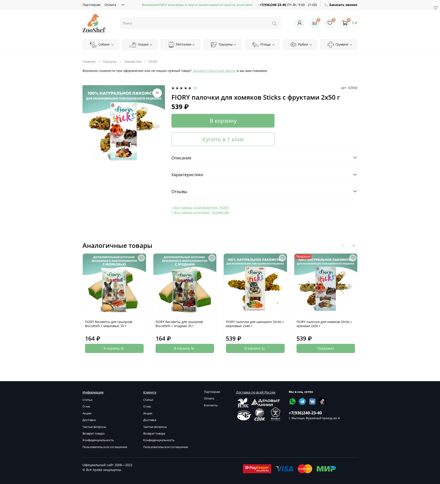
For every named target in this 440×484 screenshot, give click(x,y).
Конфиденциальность (98, 440)
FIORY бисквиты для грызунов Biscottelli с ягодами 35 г (179, 324)
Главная (88, 61)
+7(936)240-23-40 (272, 5)
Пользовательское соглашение (104, 447)
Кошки (142, 44)
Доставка (89, 420)
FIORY (153, 61)
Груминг (342, 44)
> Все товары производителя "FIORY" (200, 207)
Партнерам (91, 5)
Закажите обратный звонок (214, 70)
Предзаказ (325, 348)
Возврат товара (93, 433)
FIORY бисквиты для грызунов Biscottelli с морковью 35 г (108, 324)
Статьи (87, 400)
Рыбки (302, 44)
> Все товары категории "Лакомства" (200, 212)
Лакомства (132, 61)
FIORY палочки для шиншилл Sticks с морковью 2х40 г (255, 324)
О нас (86, 406)
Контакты (211, 405)
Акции (86, 413)
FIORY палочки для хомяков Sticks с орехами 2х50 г (324, 324)
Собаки (103, 44)
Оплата (110, 5)
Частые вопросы (94, 427)
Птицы (265, 44)
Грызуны (225, 44)
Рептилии (183, 44)
